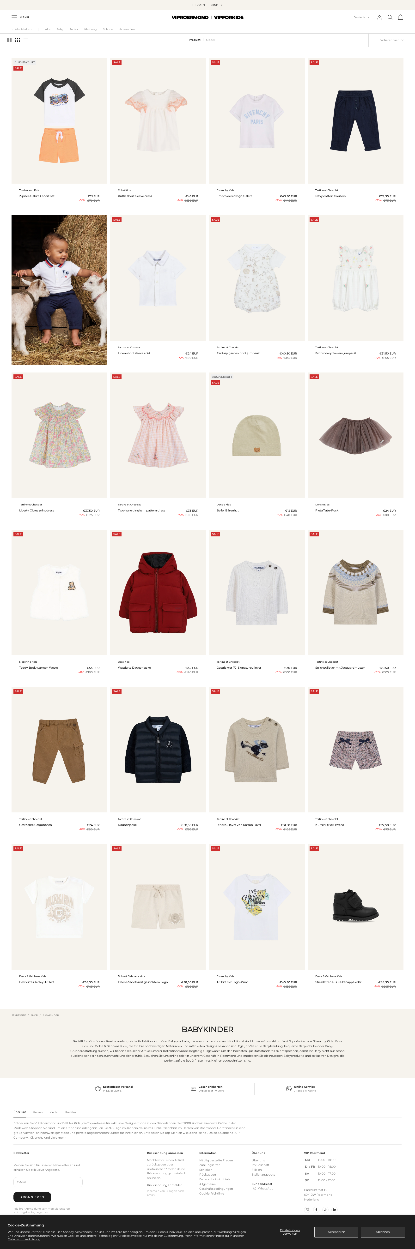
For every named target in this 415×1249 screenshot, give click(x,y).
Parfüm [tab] (70, 1112)
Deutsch (359, 17)
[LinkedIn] (334, 1210)
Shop (34, 1015)
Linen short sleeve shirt (134, 353)
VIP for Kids (71, 1123)
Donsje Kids (224, 504)
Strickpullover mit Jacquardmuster (340, 667)
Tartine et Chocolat (326, 190)
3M (256, 337)
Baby (60, 29)
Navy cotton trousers (330, 196)
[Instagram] (307, 1210)
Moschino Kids (28, 661)
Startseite (19, 1015)
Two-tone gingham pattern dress (141, 510)
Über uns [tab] (19, 1112)
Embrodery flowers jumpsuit (335, 353)
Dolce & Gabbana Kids (32, 976)
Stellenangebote (263, 1174)
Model (210, 40)
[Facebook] (316, 1210)
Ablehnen (383, 1232)
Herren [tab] (38, 1112)
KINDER (217, 5)
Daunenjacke (127, 825)
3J (269, 652)
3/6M (360, 494)
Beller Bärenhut (228, 510)
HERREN (198, 5)
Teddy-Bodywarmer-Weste (38, 667)
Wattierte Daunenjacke (134, 667)
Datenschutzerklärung (24, 1239)
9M (256, 180)
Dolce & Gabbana (220, 1133)
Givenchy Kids (225, 190)
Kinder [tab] (54, 1112)
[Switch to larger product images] (9, 40)
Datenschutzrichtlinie (214, 1179)
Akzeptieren (336, 1232)
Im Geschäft (260, 1165)
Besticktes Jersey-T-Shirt (36, 982)
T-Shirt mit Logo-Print (232, 982)
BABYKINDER (51, 1015)
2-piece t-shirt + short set (37, 196)
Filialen (257, 1169)
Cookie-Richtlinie (211, 1193)
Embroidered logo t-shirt (234, 196)
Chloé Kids (124, 190)
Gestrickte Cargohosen (35, 825)
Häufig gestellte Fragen (216, 1160)
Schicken (205, 1169)
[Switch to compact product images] (26, 40)
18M (356, 180)
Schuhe (108, 29)
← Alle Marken (21, 29)
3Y (158, 180)
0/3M (350, 494)
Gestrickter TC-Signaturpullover (239, 667)
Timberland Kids (29, 190)
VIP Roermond (45, 1123)
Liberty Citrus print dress (36, 510)
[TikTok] (325, 1210)
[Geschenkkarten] (207, 1089)
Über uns (258, 1160)
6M (359, 337)
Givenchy (36, 1137)
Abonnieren (32, 1197)
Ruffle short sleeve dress (135, 196)
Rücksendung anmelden (167, 1185)
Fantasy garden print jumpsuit (238, 353)
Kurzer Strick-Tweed (329, 825)
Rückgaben (207, 1174)
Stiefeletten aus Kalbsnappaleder (338, 982)
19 (352, 966)
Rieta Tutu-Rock (326, 510)
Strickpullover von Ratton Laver (239, 825)
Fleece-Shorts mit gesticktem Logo (143, 982)
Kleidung (90, 29)
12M (253, 652)
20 (359, 966)
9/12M (64, 652)
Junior (74, 29)
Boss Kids (123, 661)
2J (162, 652)
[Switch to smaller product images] (17, 40)
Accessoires (127, 29)
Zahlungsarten (209, 1165)
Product (195, 40)
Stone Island (197, 1133)
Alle (47, 29)
